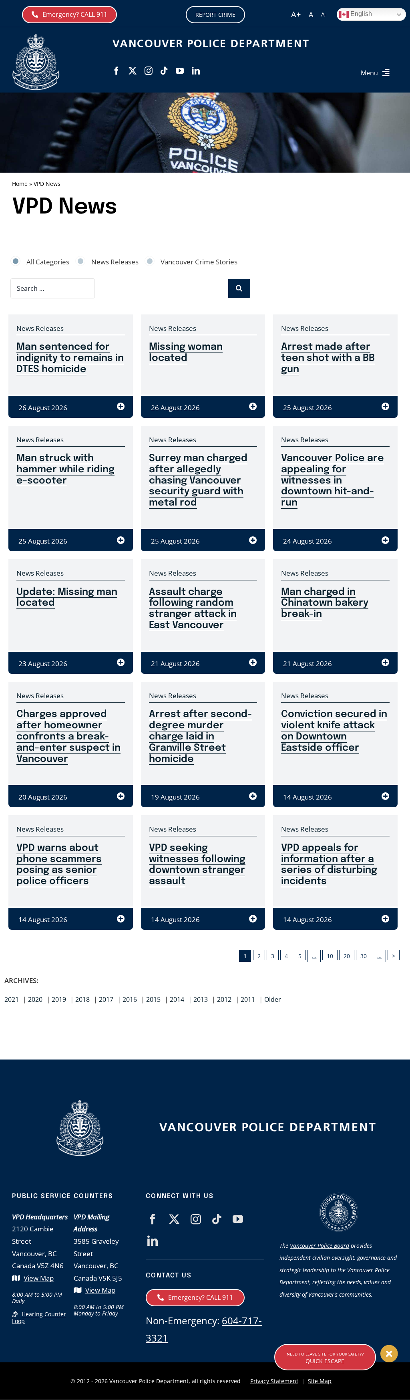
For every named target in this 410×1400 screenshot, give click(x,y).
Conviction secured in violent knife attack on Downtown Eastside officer (334, 731)
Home (20, 183)
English (360, 13)
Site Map (320, 1381)
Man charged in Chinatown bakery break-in (324, 603)
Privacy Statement (274, 1381)
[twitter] (133, 71)
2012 (224, 999)
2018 (82, 999)
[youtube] (180, 71)
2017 (106, 999)
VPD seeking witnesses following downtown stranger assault (197, 864)
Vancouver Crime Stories (199, 261)
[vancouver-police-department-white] (36, 37)
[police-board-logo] (339, 1196)
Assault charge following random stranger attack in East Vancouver (193, 609)
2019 (59, 999)
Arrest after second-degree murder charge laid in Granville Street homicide (200, 736)
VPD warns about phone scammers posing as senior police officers (59, 864)
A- (324, 14)
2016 (130, 999)
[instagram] (149, 71)
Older (272, 999)
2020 (35, 999)
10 (330, 956)
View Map (39, 1278)
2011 (248, 999)
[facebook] (117, 71)
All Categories (47, 261)
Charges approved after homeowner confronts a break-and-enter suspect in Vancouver (68, 736)
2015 (153, 999)
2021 (11, 999)
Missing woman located (186, 352)
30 (363, 956)
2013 (200, 999)
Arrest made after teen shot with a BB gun (328, 358)
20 (347, 956)
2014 (177, 999)
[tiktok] (164, 71)
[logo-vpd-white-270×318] (80, 1103)
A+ (296, 14)
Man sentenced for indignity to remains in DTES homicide (70, 358)
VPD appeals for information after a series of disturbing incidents (329, 864)
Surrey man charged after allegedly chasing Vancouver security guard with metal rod (198, 480)
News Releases (115, 261)
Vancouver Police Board (319, 1245)
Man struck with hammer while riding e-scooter (65, 469)
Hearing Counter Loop (39, 1317)
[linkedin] (196, 71)
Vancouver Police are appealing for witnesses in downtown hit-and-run (332, 480)
